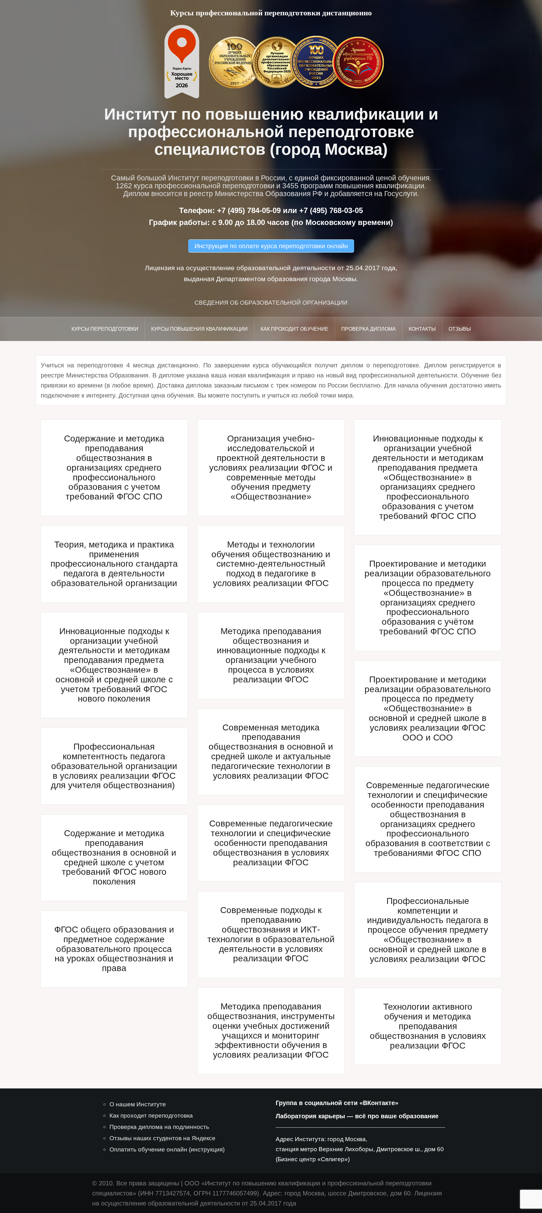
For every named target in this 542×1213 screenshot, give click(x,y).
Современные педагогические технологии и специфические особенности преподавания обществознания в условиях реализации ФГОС (271, 843)
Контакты (422, 329)
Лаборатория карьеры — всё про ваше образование (357, 1116)
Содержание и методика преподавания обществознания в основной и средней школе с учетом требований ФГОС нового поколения (114, 857)
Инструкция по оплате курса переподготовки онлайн (271, 246)
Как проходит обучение (294, 329)
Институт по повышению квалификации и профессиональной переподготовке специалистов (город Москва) (271, 131)
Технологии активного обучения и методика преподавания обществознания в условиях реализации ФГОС (428, 1026)
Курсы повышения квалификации (199, 329)
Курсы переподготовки (105, 329)
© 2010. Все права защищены (135, 1183)
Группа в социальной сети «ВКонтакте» (337, 1102)
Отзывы (460, 329)
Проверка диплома (368, 329)
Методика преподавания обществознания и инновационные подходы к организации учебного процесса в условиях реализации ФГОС (271, 655)
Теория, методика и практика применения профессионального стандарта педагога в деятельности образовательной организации (114, 564)
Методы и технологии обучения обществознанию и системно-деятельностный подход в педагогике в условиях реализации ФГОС (270, 564)
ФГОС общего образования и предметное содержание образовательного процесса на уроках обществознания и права (114, 949)
